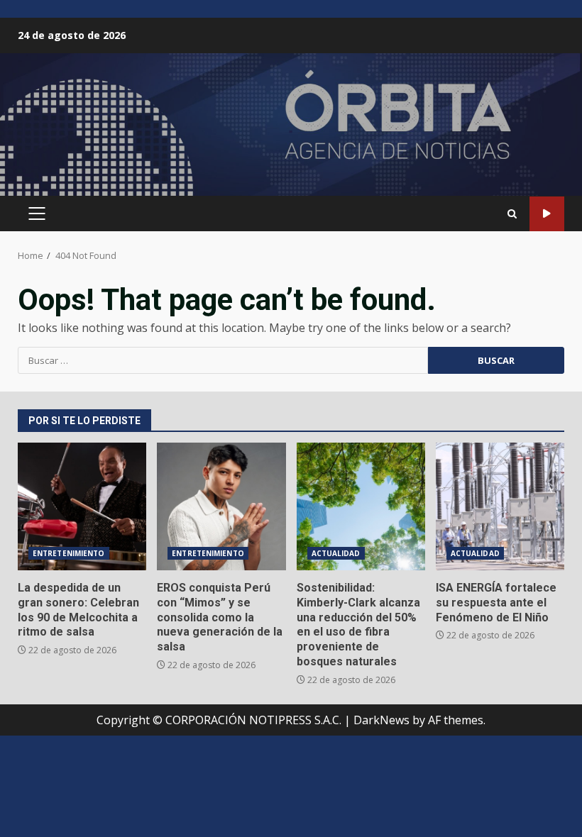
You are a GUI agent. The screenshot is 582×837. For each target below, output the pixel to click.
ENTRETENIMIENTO (69, 553)
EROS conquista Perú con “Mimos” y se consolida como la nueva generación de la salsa (221, 506)
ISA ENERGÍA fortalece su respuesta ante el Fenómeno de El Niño (500, 506)
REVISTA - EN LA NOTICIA (546, 213)
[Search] (512, 214)
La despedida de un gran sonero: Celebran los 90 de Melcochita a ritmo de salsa (82, 506)
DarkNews (381, 720)
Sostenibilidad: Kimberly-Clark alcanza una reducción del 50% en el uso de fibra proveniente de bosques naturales (361, 506)
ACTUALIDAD (336, 553)
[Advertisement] (291, 130)
